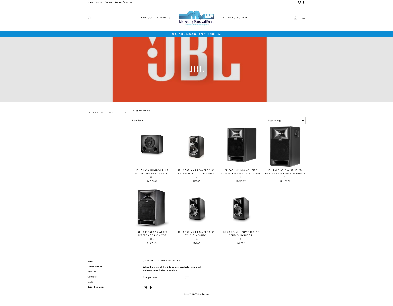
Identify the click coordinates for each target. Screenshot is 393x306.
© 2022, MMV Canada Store (196, 294)
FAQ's (90, 281)
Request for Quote (123, 2)
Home (90, 2)
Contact (108, 2)
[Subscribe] (187, 278)
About (99, 2)
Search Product (95, 266)
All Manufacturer (235, 17)
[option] (196, 34)
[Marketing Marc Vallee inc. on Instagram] (145, 287)
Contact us (92, 276)
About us (92, 271)
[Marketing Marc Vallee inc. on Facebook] (151, 287)
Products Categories (155, 17)
